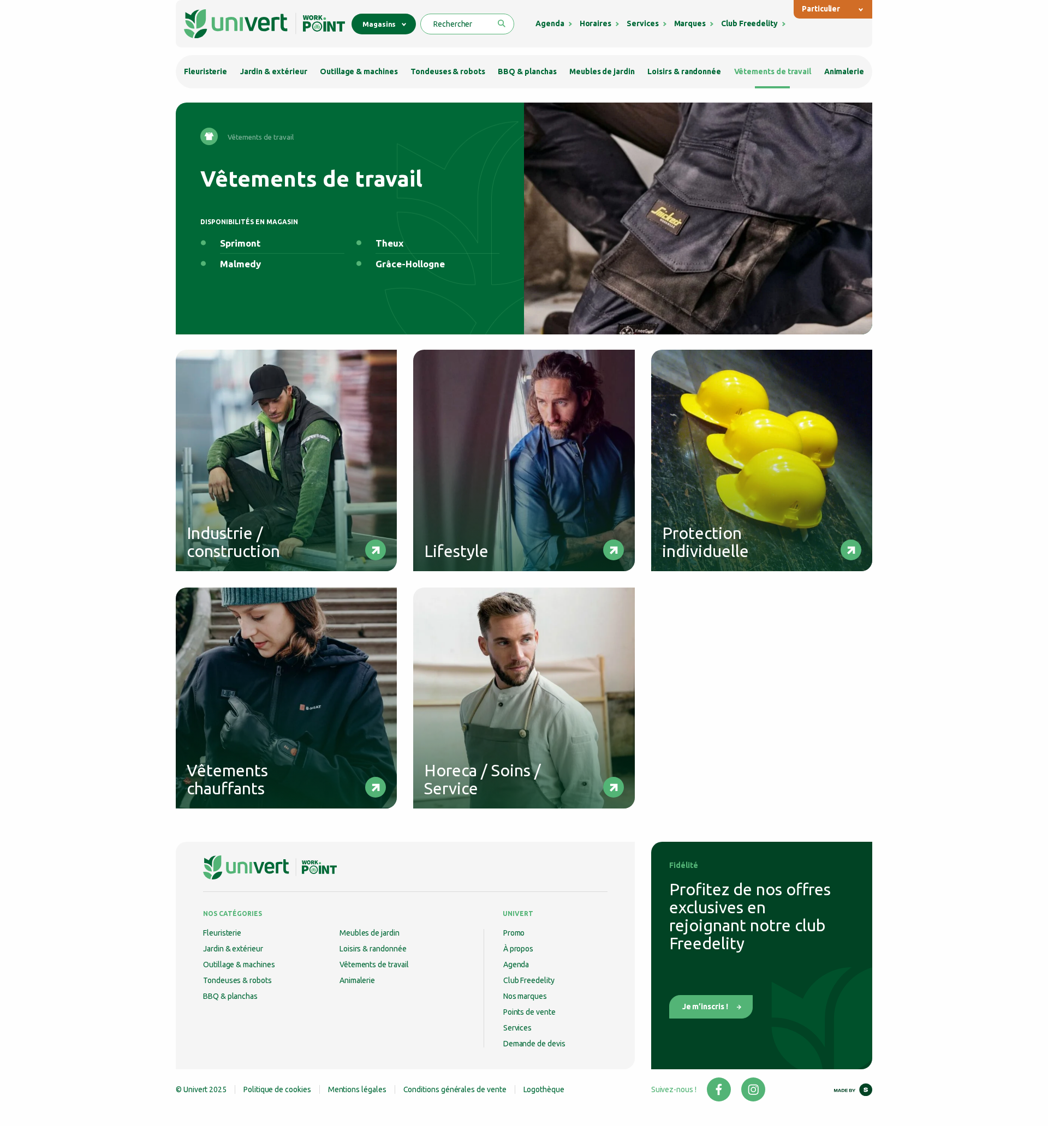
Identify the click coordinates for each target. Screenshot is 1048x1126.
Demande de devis (534, 1043)
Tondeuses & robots (447, 71)
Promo (514, 933)
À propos (518, 948)
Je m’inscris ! (705, 1006)
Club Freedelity (749, 23)
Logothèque (543, 1089)
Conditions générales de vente (455, 1089)
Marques (690, 23)
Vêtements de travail (773, 71)
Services (642, 23)
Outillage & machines (359, 71)
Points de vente (529, 1012)
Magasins (379, 24)
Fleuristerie (205, 71)
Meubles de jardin (602, 71)
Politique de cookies (277, 1089)
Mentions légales (357, 1089)
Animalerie (844, 71)
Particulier (821, 8)
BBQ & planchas (527, 71)
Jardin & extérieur (273, 71)
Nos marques (525, 996)
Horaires (595, 23)
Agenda (549, 23)
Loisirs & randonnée (684, 71)
